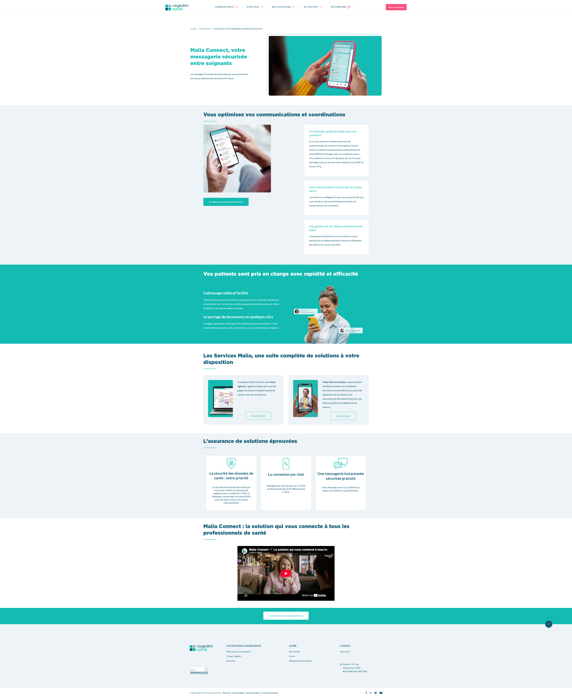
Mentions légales (238, 693)
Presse (292, 656)
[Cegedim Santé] (176, 7)
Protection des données (269, 693)
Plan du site (227, 693)
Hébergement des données (300, 661)
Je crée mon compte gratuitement (226, 201)
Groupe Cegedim (234, 656)
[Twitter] (371, 693)
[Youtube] (381, 693)
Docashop (231, 661)
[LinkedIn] (375, 693)
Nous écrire (345, 651)
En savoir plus (258, 415)
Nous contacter (396, 7)
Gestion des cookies (253, 693)
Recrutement (294, 651)
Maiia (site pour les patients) (239, 651)
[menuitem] (226, 7)
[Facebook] (366, 693)
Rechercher (339, 7)
